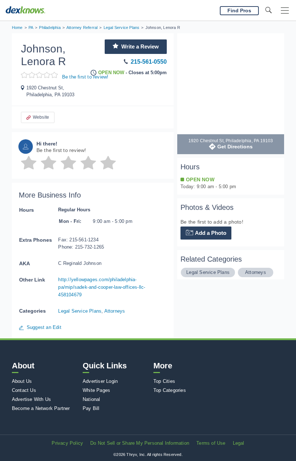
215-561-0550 (149, 62)
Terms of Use (210, 443)
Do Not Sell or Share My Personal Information (139, 443)
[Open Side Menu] (285, 10)
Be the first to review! (85, 77)
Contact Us (24, 390)
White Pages (96, 390)
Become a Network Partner (41, 408)
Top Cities (164, 381)
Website (41, 117)
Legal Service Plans (79, 311)
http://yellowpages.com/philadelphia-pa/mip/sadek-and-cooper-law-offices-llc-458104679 (101, 287)
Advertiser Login (100, 381)
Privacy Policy (67, 443)
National (91, 399)
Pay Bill (91, 408)
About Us (22, 381)
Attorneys (114, 311)
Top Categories (169, 390)
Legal (238, 443)
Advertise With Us (31, 399)
